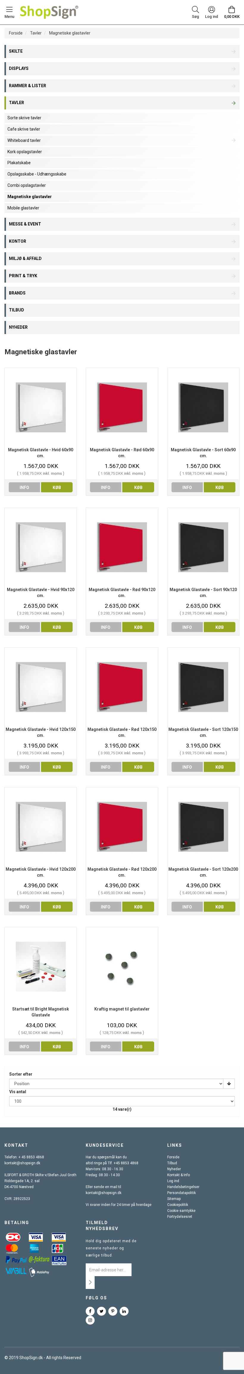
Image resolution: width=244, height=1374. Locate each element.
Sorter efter (20, 1074)
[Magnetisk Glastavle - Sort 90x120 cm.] (203, 547)
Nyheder (174, 1169)
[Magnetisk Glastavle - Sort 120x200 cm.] (203, 826)
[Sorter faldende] (229, 1084)
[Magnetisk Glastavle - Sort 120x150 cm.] (203, 687)
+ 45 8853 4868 (31, 1157)
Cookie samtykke (181, 1211)
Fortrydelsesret (179, 1217)
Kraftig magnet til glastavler (122, 1009)
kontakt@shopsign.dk (22, 1163)
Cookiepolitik (177, 1205)
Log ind (173, 1181)
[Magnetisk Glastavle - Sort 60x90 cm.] (203, 407)
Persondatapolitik (181, 1193)
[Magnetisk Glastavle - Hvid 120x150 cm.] (40, 687)
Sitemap (174, 1199)
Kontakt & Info (178, 1175)
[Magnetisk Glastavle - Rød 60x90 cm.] (122, 407)
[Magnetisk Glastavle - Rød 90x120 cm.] (122, 547)
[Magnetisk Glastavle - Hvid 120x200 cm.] (40, 826)
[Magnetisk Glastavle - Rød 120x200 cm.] (122, 826)
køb (57, 487)
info (24, 487)
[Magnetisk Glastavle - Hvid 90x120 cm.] (40, 547)
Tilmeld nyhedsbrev (102, 1225)
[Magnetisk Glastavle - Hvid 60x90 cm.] (40, 407)
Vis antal (17, 1091)
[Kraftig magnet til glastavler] (122, 966)
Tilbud (172, 1163)
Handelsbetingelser (183, 1187)
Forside (16, 33)
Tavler (36, 33)
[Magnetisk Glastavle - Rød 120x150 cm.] (122, 687)
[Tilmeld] (90, 1282)
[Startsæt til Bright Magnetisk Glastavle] (40, 966)
